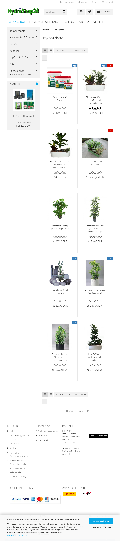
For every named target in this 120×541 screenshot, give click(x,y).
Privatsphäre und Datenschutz (17, 470)
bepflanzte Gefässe (20, 57)
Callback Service (68, 2)
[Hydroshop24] (23, 12)
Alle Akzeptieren (101, 521)
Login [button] (95, 2)
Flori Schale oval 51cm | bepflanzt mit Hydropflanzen (60, 164)
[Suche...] (64, 12)
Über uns (83, 2)
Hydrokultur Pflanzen (45, 21)
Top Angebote (17, 21)
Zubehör (84, 21)
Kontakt (13, 448)
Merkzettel (108, 2)
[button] (45, 50)
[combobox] (63, 50)
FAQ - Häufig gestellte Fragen (19, 437)
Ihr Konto (42, 435)
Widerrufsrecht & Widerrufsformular (18, 462)
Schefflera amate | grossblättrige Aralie (60, 227)
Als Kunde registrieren (48, 431)
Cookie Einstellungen (19, 476)
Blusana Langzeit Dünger (60, 98)
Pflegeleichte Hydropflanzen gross (21, 72)
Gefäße (70, 21)
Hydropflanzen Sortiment (95, 163)
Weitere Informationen (101, 527)
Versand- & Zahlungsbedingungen (19, 454)
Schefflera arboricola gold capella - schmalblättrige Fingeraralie (95, 228)
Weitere (98, 21)
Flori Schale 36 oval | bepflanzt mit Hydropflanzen (95, 100)
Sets (12, 64)
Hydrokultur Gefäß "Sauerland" (59, 291)
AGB (12, 431)
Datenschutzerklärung (17, 535)
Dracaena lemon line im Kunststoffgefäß (95, 291)
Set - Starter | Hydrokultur (24, 116)
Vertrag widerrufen (98, 436)
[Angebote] (37, 83)
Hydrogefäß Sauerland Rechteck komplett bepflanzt (95, 357)
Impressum (14, 443)
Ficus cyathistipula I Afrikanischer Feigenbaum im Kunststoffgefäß (60, 357)
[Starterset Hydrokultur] (24, 100)
